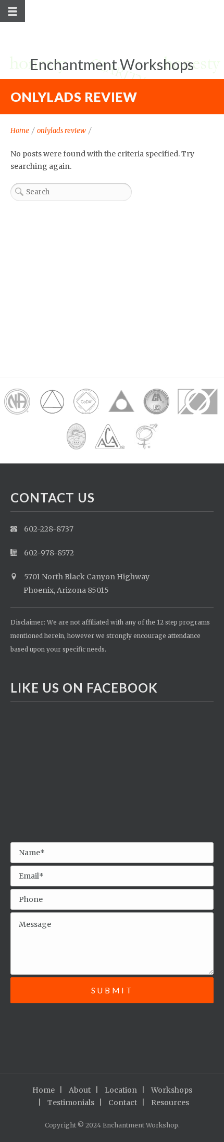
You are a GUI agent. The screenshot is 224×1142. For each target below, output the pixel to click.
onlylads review (61, 130)
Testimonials (70, 1102)
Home (19, 130)
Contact (122, 1102)
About (80, 1090)
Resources (170, 1102)
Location (121, 1090)
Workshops (171, 1090)
